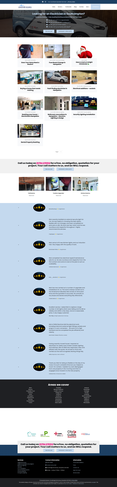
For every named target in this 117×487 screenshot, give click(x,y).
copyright (93, 482)
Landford (58, 394)
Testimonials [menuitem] (68, 6)
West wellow (58, 402)
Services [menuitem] (60, 8)
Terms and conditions (78, 462)
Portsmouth (58, 397)
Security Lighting (87, 112)
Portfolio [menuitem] (81, 6)
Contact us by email (51, 465)
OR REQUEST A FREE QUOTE (65, 31)
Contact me (76, 467)
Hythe (30, 394)
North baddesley (86, 396)
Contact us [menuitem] (96, 6)
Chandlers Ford (30, 391)
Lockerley (86, 394)
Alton (30, 388)
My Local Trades (68, 483)
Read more (31, 195)
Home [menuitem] (53, 6)
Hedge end (58, 392)
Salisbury (86, 399)
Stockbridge (58, 401)
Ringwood (86, 397)
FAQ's (74, 465)
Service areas (76, 472)
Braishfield (86, 389)
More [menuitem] (88, 8)
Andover (86, 388)
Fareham (30, 392)
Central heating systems (23, 470)
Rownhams (58, 399)
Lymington (30, 396)
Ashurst (30, 389)
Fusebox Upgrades (58, 193)
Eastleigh (86, 391)
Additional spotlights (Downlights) (26, 464)
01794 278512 (72, 2)
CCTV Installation (22, 468)
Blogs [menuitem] (75, 6)
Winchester (87, 402)
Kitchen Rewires (85, 193)
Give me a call (48, 31)
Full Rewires (31, 193)
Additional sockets (87, 86)
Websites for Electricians (78, 483)
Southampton (30, 401)
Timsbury (86, 401)
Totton (30, 402)
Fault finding (60, 86)
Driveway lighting (22, 471)
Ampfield (58, 388)
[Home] (25, 6)
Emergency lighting (22, 472)
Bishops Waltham (58, 389)
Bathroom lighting (60, 112)
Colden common (58, 391)
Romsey (30, 399)
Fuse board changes (60, 60)
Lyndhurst (58, 396)
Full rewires (33, 60)
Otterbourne (30, 397)
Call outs (20, 467)
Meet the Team (77, 470)
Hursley (87, 392)
